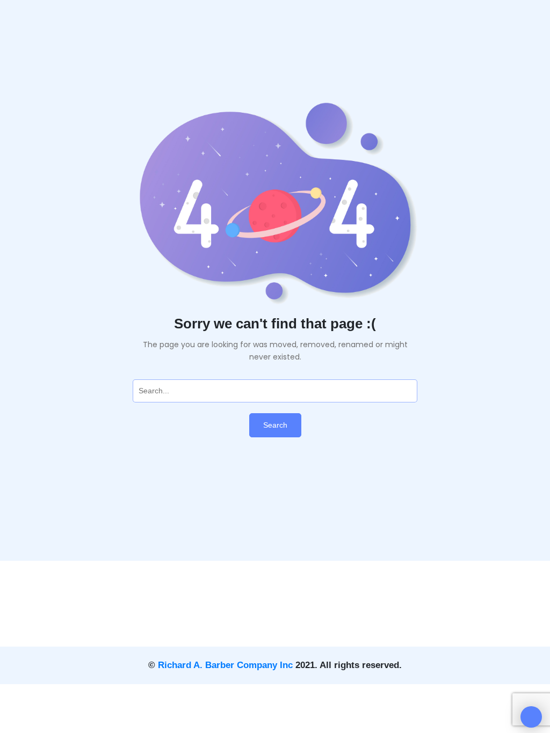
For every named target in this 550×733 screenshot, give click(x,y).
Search (275, 425)
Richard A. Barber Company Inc (225, 665)
